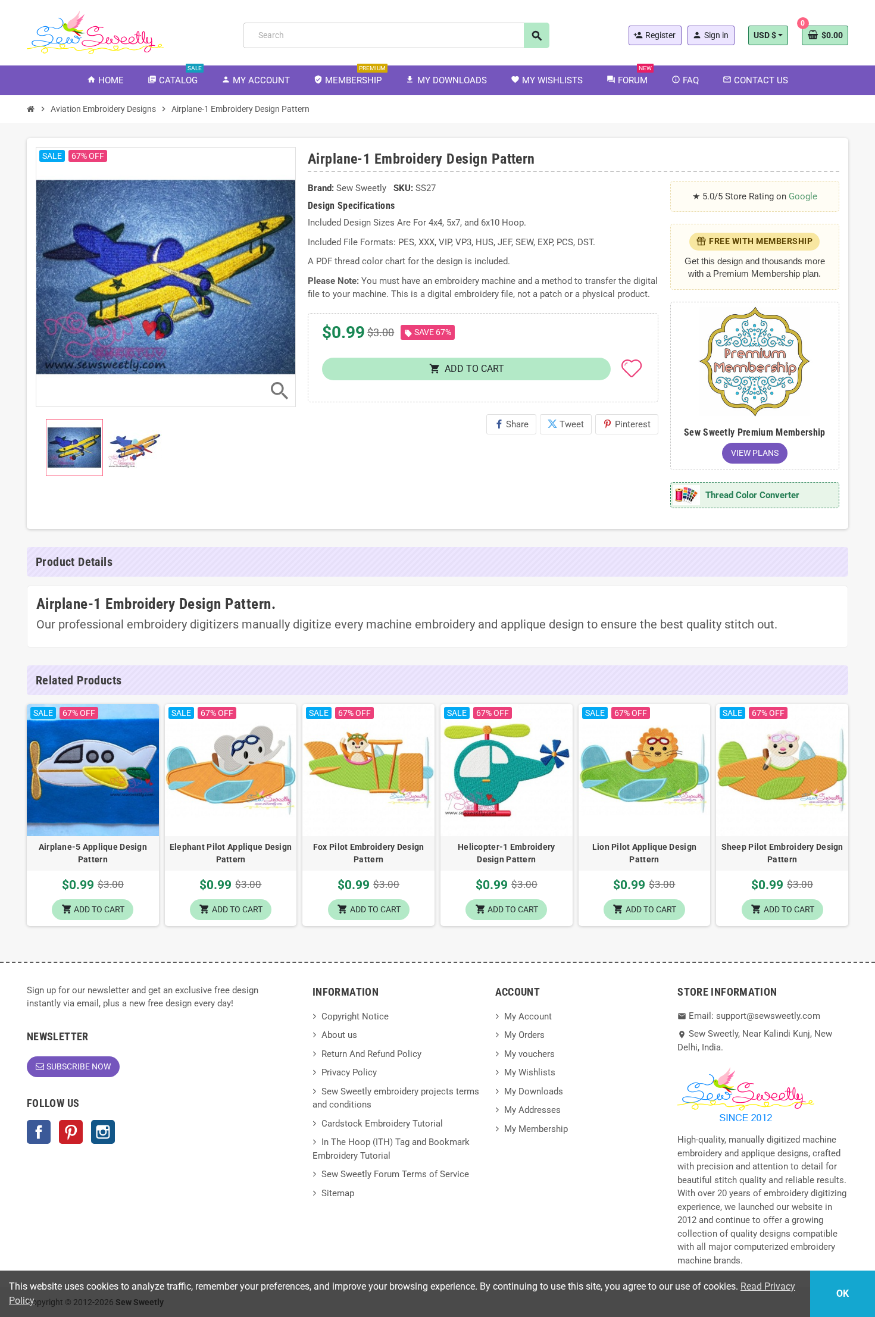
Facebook (39, 1132)
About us (339, 1035)
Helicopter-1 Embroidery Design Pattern (506, 853)
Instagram (103, 1132)
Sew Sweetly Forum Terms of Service (395, 1174)
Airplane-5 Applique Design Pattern (93, 853)
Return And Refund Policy (371, 1054)
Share (511, 424)
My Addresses (532, 1110)
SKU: (403, 188)
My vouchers (529, 1054)
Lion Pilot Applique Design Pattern (644, 853)
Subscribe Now (78, 1066)
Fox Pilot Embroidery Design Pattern (368, 853)
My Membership (536, 1129)
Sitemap (337, 1193)
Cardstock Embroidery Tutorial (382, 1123)
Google (803, 196)
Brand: (321, 188)
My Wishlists (529, 1072)
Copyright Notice (355, 1016)
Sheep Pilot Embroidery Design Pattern (782, 853)
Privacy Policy (349, 1072)
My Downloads (533, 1091)
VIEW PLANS (755, 453)
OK (842, 1293)
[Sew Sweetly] (95, 31)
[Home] (31, 109)
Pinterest (627, 424)
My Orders (524, 1035)
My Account (528, 1016)
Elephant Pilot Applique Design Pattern (231, 853)
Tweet (566, 424)
